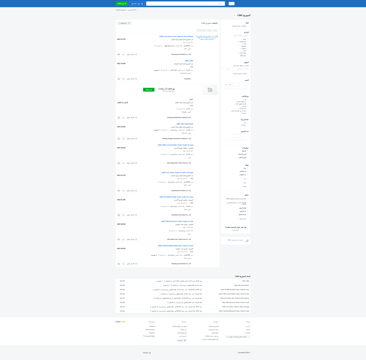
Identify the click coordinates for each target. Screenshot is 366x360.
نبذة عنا (248, 326)
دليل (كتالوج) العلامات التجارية (210, 339)
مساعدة (248, 329)
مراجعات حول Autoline (211, 336)
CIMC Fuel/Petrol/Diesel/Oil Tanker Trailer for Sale (175, 246)
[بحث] (223, 3)
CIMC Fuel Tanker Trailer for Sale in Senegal (177, 172)
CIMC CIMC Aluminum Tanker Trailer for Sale (177, 221)
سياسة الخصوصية (213, 329)
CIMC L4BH (189, 61)
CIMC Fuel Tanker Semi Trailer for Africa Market (176, 36)
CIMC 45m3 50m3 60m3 (184, 124)
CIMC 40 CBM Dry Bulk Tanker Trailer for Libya (176, 197)
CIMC (191, 99)
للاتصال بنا (247, 333)
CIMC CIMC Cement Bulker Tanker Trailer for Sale (175, 145)
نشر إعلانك (149, 89)
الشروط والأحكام (213, 326)
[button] (123, 54)
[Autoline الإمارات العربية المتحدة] (243, 3)
